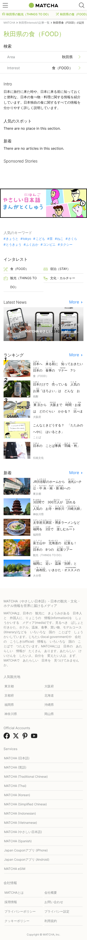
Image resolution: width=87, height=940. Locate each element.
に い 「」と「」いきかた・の (58, 566)
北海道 (49, 695)
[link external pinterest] (26, 737)
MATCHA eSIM (14, 869)
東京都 (9, 686)
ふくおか (32, 244)
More (74, 302)
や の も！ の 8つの (56, 545)
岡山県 (49, 714)
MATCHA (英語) (15, 767)
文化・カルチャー (62, 278)
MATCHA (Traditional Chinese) (26, 776)
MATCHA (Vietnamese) (20, 822)
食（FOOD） (19, 269)
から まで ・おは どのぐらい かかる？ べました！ (58, 407)
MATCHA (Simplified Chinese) (25, 804)
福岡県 (9, 704)
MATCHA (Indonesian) (20, 813)
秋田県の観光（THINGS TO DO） (28, 14)
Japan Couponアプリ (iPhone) (26, 850)
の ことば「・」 (56, 445)
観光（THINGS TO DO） (23, 282)
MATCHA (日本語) (16, 758)
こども (40, 238)
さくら (72, 238)
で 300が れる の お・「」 (58, 504)
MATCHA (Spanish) (18, 841)
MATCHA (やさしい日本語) (23, 832)
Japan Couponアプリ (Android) (26, 859)
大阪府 (49, 686)
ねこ (60, 238)
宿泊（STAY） (60, 269)
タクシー (66, 244)
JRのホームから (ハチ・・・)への (57, 484)
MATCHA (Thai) (15, 786)
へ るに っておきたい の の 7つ (58, 366)
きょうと (12, 238)
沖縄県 (49, 704)
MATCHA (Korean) (17, 795)
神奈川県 (10, 714)
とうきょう (13, 244)
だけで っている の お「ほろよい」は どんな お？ (58, 387)
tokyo (27, 238)
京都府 (9, 695)
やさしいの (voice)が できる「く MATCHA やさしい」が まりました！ (43, 327)
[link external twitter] (17, 737)
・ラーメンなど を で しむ (58, 525)
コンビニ (49, 244)
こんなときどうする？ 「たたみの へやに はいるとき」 (58, 428)
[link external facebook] (8, 737)
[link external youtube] (35, 737)
